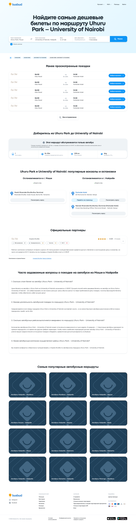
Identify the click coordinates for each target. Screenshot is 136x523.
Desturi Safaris (46, 258)
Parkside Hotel (81, 192)
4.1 (24, 243)
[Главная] (11, 58)
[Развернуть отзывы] (123, 241)
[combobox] (19, 39)
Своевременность (36, 243)
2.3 (43, 243)
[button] (31, 39)
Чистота (51, 243)
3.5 (55, 243)
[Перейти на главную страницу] (15, 4)
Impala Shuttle (34, 239)
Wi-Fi (63, 243)
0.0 (67, 243)
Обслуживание (19, 243)
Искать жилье (17, 44)
